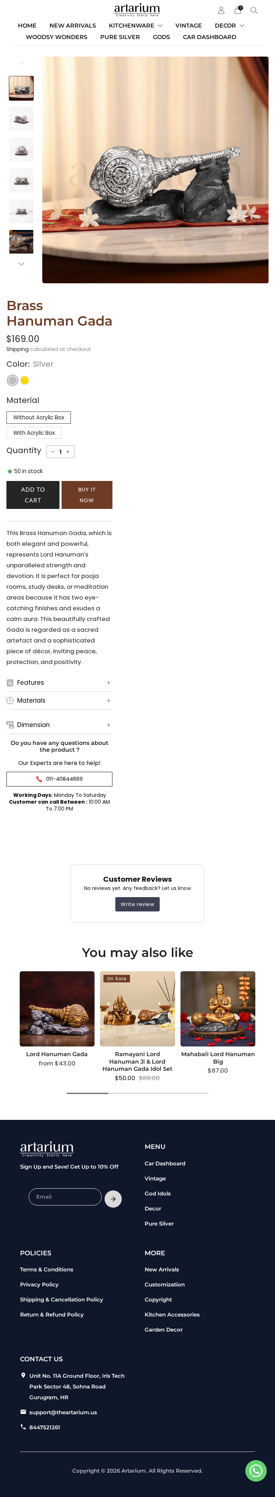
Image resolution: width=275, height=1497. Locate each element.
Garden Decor (164, 1329)
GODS (161, 37)
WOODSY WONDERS (56, 37)
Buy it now (87, 495)
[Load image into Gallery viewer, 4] (21, 180)
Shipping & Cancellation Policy (61, 1299)
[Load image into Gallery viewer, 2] (21, 118)
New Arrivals (162, 1269)
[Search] (254, 10)
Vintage (155, 1178)
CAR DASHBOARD (209, 37)
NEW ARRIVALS (72, 25)
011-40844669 (64, 779)
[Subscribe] (113, 1199)
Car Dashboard (165, 1163)
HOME (27, 25)
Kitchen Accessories (172, 1314)
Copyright (158, 1299)
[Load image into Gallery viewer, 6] (21, 242)
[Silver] (12, 380)
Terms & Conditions (46, 1269)
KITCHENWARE (131, 25)
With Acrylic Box (34, 433)
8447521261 (44, 1427)
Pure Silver (159, 1223)
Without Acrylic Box (38, 417)
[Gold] (25, 380)
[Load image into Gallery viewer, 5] (21, 211)
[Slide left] (21, 66)
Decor (153, 1208)
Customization (165, 1284)
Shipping (17, 349)
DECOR (225, 25)
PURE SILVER (120, 37)
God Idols (158, 1193)
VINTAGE (188, 25)
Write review (137, 904)
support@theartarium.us (63, 1412)
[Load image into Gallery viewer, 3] (21, 149)
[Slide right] (21, 264)
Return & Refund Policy (52, 1314)
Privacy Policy (39, 1284)
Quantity (23, 450)
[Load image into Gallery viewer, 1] (21, 88)
